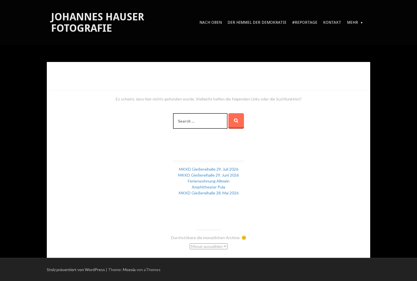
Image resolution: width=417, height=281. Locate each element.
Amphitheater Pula (208, 187)
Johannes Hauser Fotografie (97, 22)
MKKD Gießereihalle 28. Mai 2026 (209, 192)
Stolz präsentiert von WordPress (76, 269)
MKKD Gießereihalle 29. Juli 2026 (208, 169)
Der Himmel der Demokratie (257, 22)
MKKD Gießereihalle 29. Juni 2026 (208, 175)
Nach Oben (210, 22)
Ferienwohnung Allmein (208, 181)
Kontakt (332, 22)
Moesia (129, 269)
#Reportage (304, 22)
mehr (352, 22)
